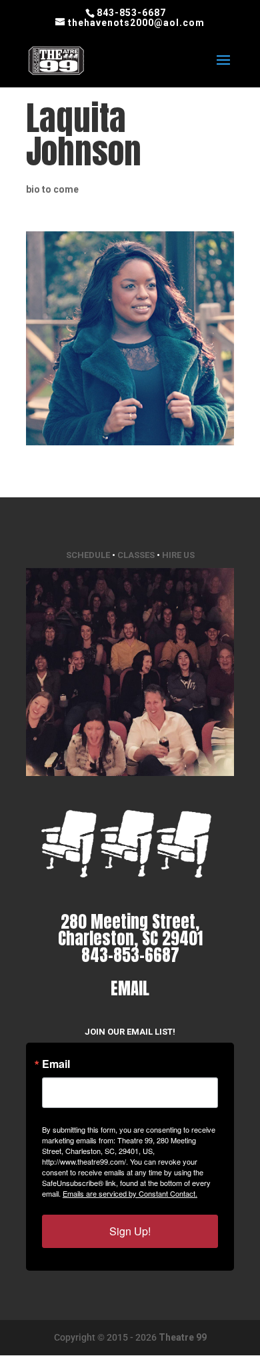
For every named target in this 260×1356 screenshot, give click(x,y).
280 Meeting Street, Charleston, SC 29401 (130, 930)
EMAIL (130, 988)
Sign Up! (130, 1231)
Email (56, 1064)
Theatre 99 (183, 1337)
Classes (136, 555)
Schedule (88, 555)
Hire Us (178, 555)
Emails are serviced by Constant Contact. (130, 1193)
